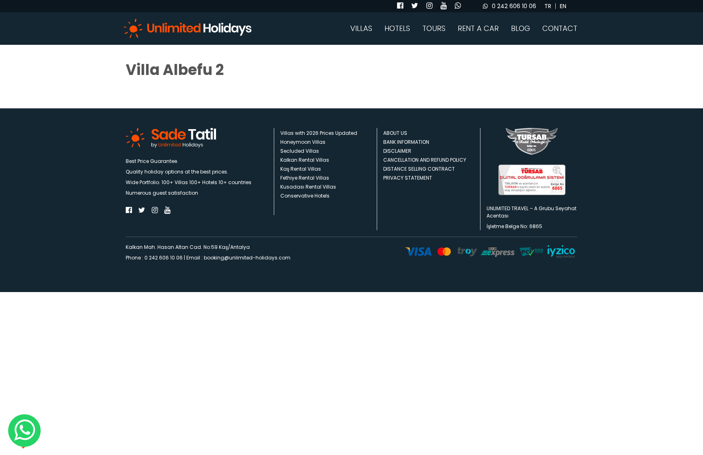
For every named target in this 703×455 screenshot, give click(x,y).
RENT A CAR (478, 28)
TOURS (433, 28)
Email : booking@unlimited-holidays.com (238, 257)
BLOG (520, 28)
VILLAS (361, 28)
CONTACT (559, 28)
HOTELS (397, 28)
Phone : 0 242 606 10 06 (154, 257)
